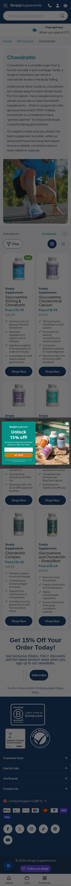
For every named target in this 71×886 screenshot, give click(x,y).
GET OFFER (18, 455)
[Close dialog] (66, 423)
